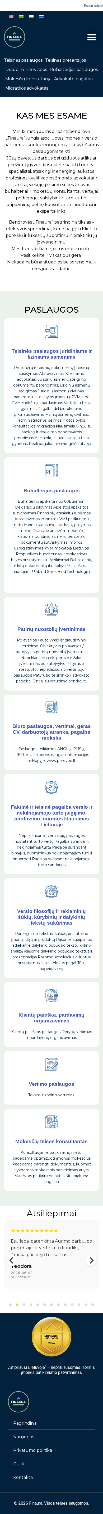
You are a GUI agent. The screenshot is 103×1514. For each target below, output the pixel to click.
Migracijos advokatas (26, 88)
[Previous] (12, 1260)
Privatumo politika (32, 1450)
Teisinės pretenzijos (65, 60)
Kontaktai (23, 1477)
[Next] (91, 1260)
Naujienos (23, 1436)
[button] (92, 37)
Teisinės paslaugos (23, 60)
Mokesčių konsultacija (28, 78)
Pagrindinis (24, 1423)
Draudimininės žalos (26, 69)
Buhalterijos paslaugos (74, 69)
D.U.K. (19, 1463)
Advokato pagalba (73, 78)
